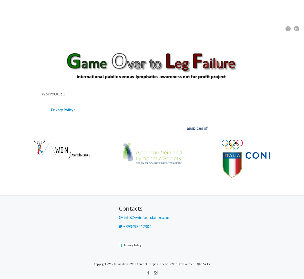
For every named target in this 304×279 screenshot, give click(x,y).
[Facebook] (288, 28)
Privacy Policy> (63, 110)
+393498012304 (136, 226)
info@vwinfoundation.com (146, 217)
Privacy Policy (132, 245)
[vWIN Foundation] (16, 8)
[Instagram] (296, 28)
